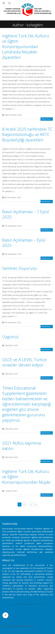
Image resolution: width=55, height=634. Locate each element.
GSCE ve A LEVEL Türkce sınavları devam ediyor (24, 362)
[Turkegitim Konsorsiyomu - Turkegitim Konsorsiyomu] (27, 10)
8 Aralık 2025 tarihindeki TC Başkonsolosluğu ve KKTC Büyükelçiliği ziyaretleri (27, 134)
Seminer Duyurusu (19, 268)
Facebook (5, 615)
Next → (36, 504)
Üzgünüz (10, 336)
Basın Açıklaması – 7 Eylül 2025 (25, 214)
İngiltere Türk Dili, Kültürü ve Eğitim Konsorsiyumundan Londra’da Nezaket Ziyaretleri (25, 46)
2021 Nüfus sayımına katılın (21, 445)
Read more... (46, 119)
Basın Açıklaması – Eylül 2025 (23, 242)
